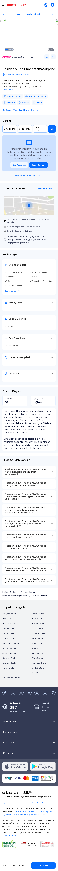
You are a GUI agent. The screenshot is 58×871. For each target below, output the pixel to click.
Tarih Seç (43, 865)
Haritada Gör (44, 188)
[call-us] (46, 5)
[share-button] (53, 56)
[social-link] (4, 692)
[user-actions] (53, 5)
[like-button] (46, 56)
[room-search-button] (52, 129)
